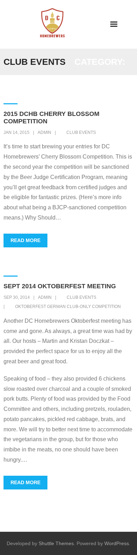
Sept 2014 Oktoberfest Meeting (60, 286)
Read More (25, 240)
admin (44, 132)
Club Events (81, 132)
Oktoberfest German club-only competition (68, 306)
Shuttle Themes (56, 543)
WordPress (116, 543)
